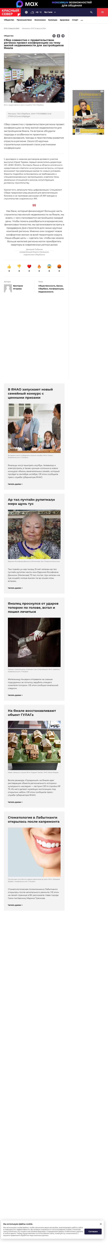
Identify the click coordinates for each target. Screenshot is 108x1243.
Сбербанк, (43, 289)
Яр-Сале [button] (48, 12)
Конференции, (56, 289)
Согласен (93, 1231)
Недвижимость (45, 292)
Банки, (59, 286)
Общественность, (47, 286)
